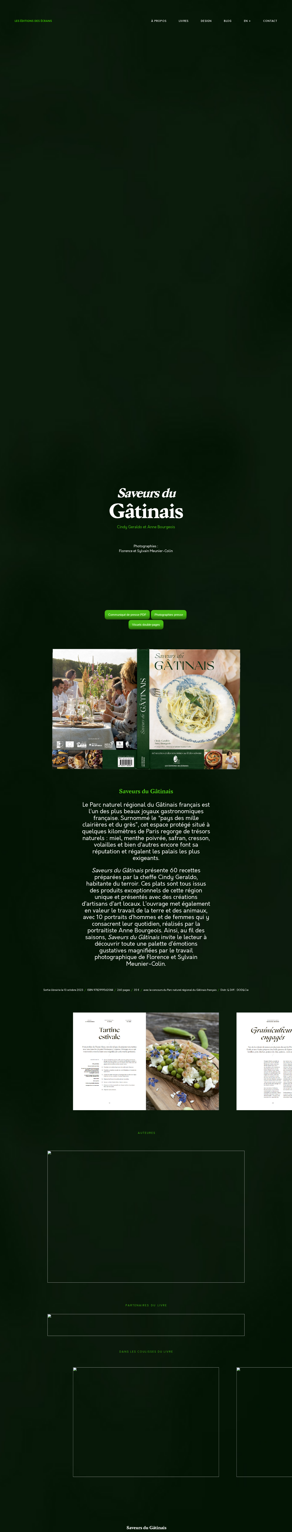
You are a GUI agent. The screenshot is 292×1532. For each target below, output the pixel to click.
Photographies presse (169, 614)
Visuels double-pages (146, 624)
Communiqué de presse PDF (127, 614)
